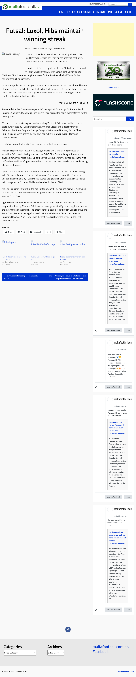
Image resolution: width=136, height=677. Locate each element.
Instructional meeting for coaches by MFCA (21, 277)
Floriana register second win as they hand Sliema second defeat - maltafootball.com (117, 538)
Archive (118, 12)
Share (128, 223)
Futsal (27, 48)
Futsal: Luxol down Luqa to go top (43, 258)
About (128, 12)
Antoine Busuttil (58, 48)
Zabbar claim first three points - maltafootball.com (117, 154)
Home (61, 12)
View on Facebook (113, 223)
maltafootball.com (97, 4)
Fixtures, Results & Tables (80, 12)
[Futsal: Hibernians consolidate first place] (15, 247)
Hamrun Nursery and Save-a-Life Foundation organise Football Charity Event (67, 277)
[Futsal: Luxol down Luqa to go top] (44, 247)
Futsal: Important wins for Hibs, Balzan (72, 258)
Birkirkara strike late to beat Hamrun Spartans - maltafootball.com (117, 259)
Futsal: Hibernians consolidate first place (14, 258)
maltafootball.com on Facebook (111, 649)
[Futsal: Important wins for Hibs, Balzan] (73, 247)
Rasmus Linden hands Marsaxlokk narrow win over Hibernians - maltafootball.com (117, 428)
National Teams (104, 12)
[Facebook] (68, 629)
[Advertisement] (113, 39)
